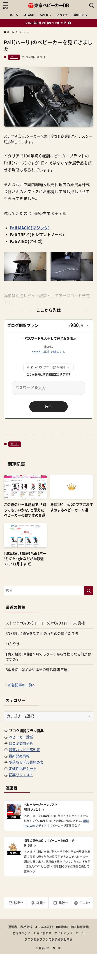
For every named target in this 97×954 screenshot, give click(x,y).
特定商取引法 (22, 933)
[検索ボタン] (91, 5)
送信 (48, 406)
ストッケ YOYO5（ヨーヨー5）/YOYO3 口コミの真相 (45, 623)
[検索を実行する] (88, 590)
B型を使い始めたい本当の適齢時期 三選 (36, 669)
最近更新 (26, 926)
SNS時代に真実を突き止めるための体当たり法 (42, 633)
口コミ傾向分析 (21, 743)
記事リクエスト (21, 775)
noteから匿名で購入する (48, 351)
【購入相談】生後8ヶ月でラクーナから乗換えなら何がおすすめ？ (48, 656)
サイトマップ (63, 933)
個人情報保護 (80, 926)
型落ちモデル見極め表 (26, 762)
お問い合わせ (43, 933)
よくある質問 (44, 926)
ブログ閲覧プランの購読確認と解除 (49, 939)
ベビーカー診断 (21, 737)
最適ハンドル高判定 (24, 750)
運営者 (12, 926)
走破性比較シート (22, 768)
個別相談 (62, 926)
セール (79, 933)
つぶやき (12, 644)
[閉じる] (69, 367)
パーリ (14, 57)
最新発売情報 (19, 756)
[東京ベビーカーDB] (48, 5)
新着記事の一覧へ (22, 685)
